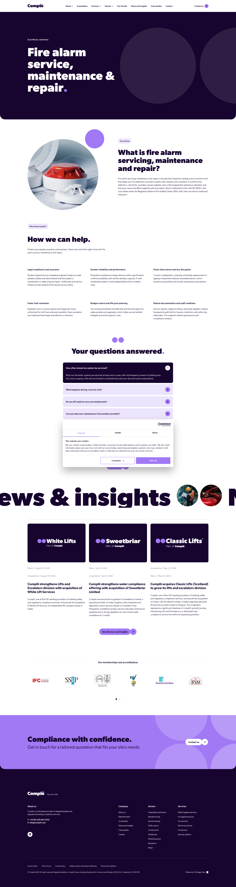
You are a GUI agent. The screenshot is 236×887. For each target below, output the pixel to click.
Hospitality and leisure (157, 812)
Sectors (108, 6)
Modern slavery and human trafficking (83, 866)
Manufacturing (154, 816)
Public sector (153, 825)
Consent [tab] (81, 433)
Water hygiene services (187, 812)
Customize (116, 461)
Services (95, 6)
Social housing (154, 821)
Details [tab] (118, 433)
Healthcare (152, 834)
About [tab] (155, 433)
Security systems (184, 834)
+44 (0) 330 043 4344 (40, 819)
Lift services (182, 830)
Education (152, 843)
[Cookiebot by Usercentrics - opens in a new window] (160, 424)
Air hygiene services (186, 816)
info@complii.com (38, 822)
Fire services (183, 821)
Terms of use (46, 866)
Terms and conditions (108, 866)
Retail (150, 847)
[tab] (116, 699)
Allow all (153, 461)
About (68, 6)
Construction (153, 830)
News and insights (125, 825)
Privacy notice (32, 866)
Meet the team (124, 816)
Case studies (123, 830)
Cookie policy (60, 866)
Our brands (123, 821)
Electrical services (185, 825)
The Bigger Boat (200, 872)
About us (122, 812)
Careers (121, 834)
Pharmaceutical (154, 838)
